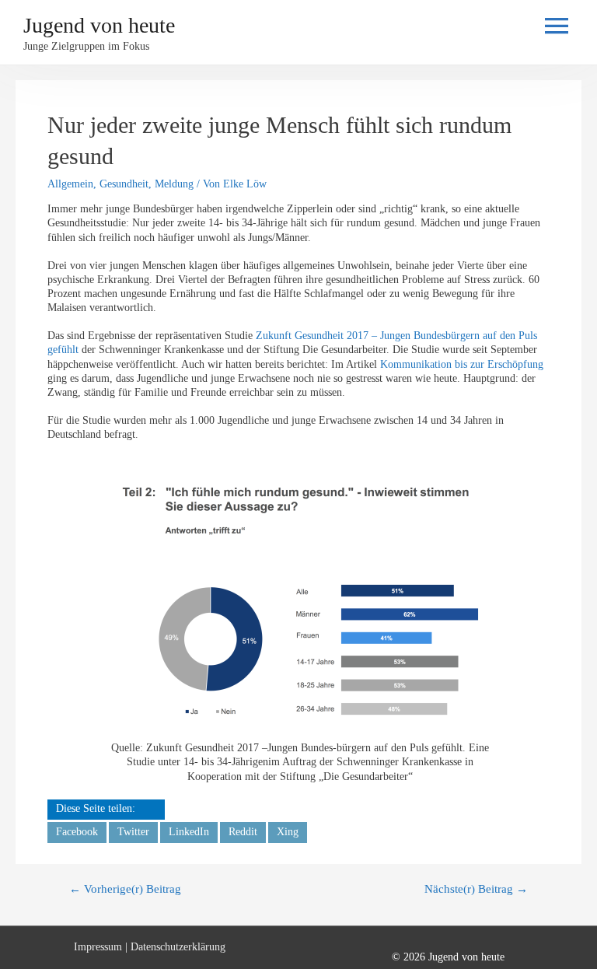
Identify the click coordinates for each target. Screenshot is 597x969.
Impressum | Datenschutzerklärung (149, 947)
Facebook (77, 832)
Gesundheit (124, 184)
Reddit (243, 832)
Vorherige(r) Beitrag (125, 889)
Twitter (133, 832)
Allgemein (70, 184)
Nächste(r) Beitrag (476, 889)
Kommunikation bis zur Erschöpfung (461, 364)
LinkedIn (189, 832)
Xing (287, 832)
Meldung (174, 184)
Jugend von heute (99, 25)
